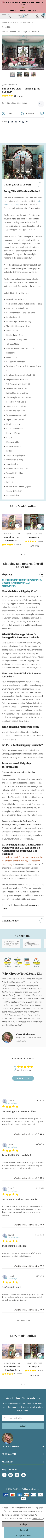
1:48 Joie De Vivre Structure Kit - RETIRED (12, 539)
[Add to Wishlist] (41, 104)
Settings (23, 1524)
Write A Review (23, 1078)
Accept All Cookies (24, 1535)
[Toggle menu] (4, 16)
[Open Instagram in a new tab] (10, 1475)
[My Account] (37, 16)
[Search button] (9, 16)
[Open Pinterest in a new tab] (17, 1475)
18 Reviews (17, 545)
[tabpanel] (23, 162)
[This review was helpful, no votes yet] (36, 1134)
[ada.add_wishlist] (17, 526)
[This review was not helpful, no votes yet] (41, 1134)
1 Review (39, 541)
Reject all (24, 1530)
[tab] (21, 175)
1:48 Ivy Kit (34, 537)
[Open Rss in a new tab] (23, 1475)
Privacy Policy (37, 1518)
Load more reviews (23, 1320)
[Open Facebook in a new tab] (4, 1475)
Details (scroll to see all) (17, 184)
